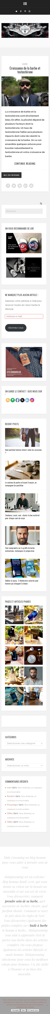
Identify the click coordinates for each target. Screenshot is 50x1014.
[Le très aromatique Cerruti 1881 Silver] (14, 676)
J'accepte (15, 1010)
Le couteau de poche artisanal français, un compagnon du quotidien (21, 484)
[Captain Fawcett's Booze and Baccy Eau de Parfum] (33, 697)
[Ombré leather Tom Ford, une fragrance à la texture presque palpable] (14, 656)
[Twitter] (16, 11)
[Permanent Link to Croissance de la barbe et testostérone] (24, 105)
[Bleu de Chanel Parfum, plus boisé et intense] (14, 636)
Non (23, 1010)
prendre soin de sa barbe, (22, 901)
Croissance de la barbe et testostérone (25, 70)
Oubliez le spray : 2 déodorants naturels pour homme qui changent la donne (21, 582)
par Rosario (15, 175)
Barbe (25, 64)
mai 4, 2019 (7, 175)
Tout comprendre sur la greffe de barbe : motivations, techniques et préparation (20, 549)
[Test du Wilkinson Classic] (33, 656)
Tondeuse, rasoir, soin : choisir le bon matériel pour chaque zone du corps (22, 517)
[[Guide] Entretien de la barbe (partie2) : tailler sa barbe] (33, 676)
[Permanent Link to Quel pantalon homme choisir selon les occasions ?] (22, 446)
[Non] (47, 1005)
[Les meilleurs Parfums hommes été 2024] (14, 697)
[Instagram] (29, 11)
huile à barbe (39, 925)
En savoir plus (33, 1010)
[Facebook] (21, 11)
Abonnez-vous (15, 327)
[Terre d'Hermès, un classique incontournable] (33, 636)
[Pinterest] (25, 11)
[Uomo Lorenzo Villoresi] (33, 615)
